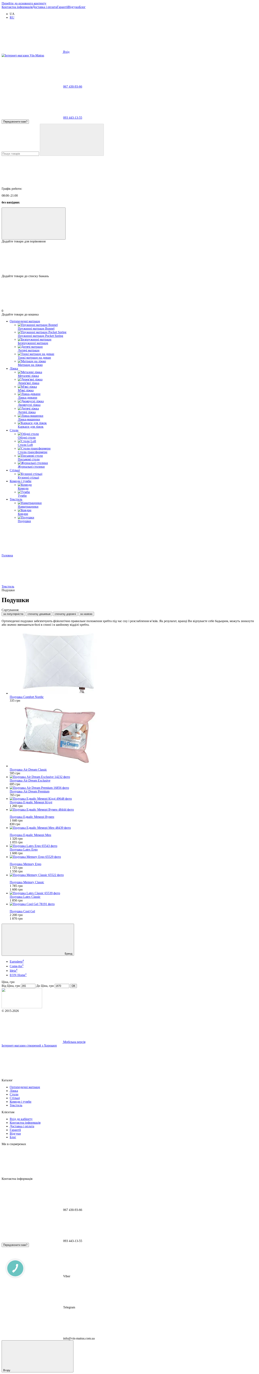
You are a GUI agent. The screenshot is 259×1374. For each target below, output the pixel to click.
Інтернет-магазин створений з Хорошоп (29, 1045)
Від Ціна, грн (11, 985)
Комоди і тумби (20, 481)
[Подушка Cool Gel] (133, 904)
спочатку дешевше (39, 613)
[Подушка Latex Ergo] (133, 846)
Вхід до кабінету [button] (21, 1119)
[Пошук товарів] (72, 140)
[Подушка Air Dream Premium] (133, 788)
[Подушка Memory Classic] (133, 875)
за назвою (86, 613)
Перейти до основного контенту (24, 3)
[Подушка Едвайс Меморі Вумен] (133, 809)
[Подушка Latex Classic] (133, 893)
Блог (82, 7)
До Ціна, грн (45, 985)
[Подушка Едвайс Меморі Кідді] (133, 799)
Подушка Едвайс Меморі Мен (30, 835)
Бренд (68, 953)
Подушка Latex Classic (25, 896)
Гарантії (62, 7)
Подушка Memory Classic (27, 882)
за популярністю (13, 613)
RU (12, 17)
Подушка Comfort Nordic (27, 697)
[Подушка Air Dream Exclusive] (133, 777)
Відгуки (73, 7)
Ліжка (14, 368)
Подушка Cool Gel (22, 911)
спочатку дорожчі (65, 613)
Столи (14, 430)
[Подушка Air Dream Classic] (133, 735)
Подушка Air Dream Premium (29, 791)
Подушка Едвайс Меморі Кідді (31, 802)
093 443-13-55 (72, 117)
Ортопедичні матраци (25, 321)
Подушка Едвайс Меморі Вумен (32, 817)
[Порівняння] (34, 224)
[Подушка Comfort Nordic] (133, 662)
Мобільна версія (73, 1042)
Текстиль (16, 499)
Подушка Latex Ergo (24, 849)
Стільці (15, 470)
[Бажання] (129, 258)
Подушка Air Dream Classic (28, 769)
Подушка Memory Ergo (25, 864)
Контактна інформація (17, 7)
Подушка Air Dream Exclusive (30, 780)
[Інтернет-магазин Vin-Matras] (22, 1007)
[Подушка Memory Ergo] (133, 857)
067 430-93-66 (72, 86)
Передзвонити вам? (15, 121)
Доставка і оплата (44, 7)
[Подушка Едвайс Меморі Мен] (133, 828)
